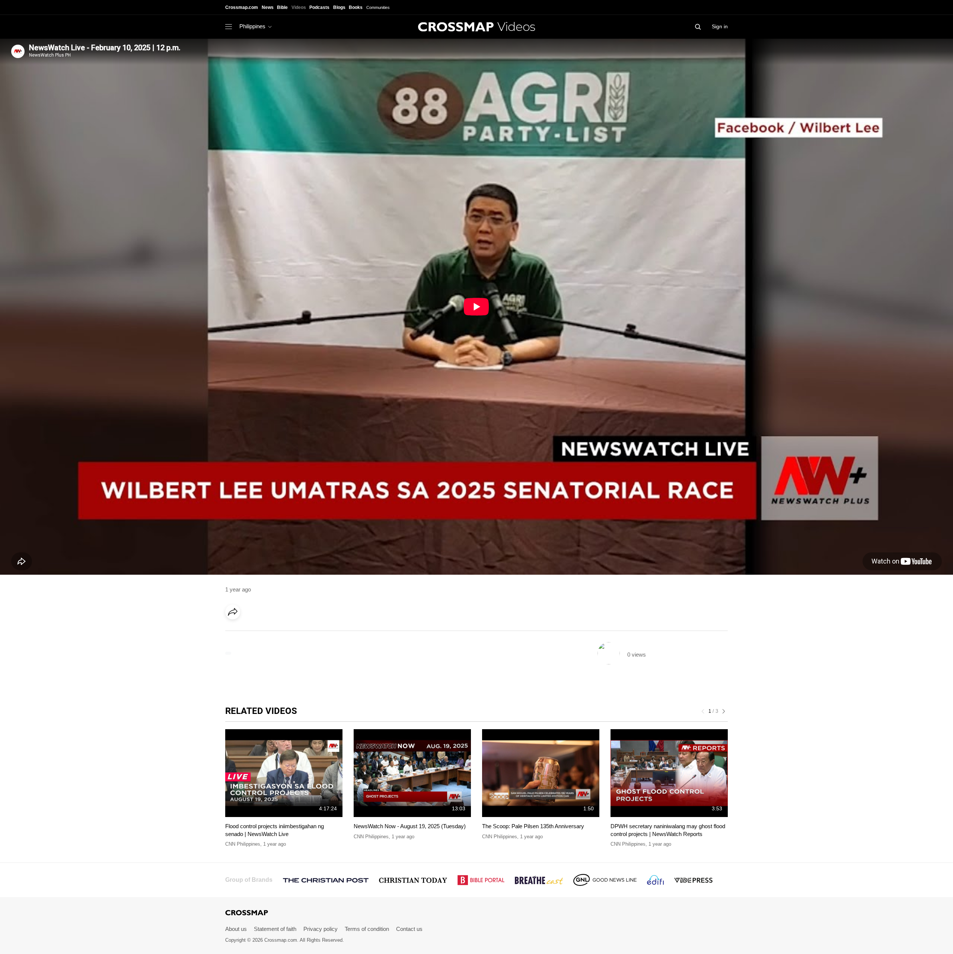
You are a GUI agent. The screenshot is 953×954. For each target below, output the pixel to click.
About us (236, 929)
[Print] (296, 633)
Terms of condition (367, 929)
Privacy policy (320, 929)
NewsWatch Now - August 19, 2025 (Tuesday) (410, 826)
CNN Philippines (242, 844)
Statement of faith (275, 929)
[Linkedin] (250, 633)
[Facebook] (235, 633)
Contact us (409, 929)
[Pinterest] (265, 633)
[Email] (281, 633)
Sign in (720, 26)
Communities (378, 7)
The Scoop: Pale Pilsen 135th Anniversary (533, 826)
